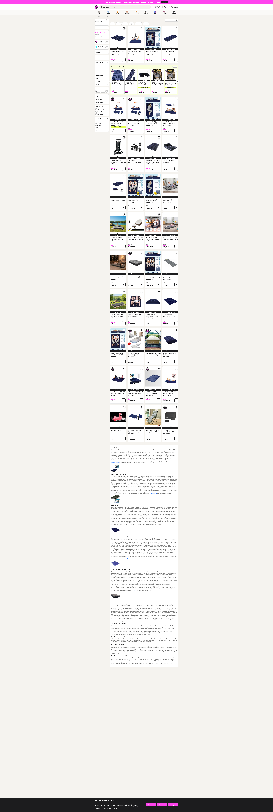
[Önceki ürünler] (111, 81)
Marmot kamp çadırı (126, 558)
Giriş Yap (176, 7)
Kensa (146, 24)
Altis (112, 24)
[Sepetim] (165, 7)
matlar (135, 590)
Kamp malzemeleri (115, 462)
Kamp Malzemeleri (121, 16)
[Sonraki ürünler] (177, 81)
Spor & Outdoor (103, 16)
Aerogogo (138, 24)
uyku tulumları (154, 493)
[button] (117, 47)
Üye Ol (172, 7)
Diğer (131, 24)
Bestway (125, 24)
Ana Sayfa (97, 16)
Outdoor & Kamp (111, 16)
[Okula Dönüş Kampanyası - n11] (136, 2)
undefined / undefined (102, 24)
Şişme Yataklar (129, 16)
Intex (118, 24)
